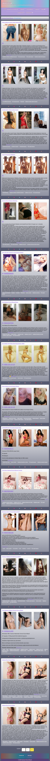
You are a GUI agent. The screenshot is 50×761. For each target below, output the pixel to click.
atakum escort (22, 244)
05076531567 (8, 491)
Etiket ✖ (43, 9)
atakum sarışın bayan (42, 462)
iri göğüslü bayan (7, 101)
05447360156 (8, 533)
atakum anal (37, 502)
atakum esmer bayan (8, 502)
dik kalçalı (5, 378)
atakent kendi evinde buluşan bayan (14, 503)
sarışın (13, 292)
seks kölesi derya (7, 697)
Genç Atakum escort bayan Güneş (10, 386)
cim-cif (29, 548)
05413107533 (8, 323)
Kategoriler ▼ (21, 12)
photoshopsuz (23, 146)
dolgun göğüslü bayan (35, 696)
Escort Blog (29, 9)
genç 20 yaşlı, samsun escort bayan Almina (12, 252)
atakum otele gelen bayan (31, 101)
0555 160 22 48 (9, 407)
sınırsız (18, 292)
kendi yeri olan (6, 334)
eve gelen (15, 548)
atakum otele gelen (7, 335)
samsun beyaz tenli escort (33, 244)
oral (20, 548)
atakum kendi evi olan (38, 334)
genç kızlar (28, 292)
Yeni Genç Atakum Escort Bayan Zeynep (12, 470)
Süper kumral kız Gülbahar (8, 154)
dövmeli (23, 292)
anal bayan (30, 650)
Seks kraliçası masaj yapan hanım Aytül (11, 22)
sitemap (30, 755)
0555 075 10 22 (9, 364)
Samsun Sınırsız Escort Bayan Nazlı (11, 511)
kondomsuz (6, 192)
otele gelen (13, 334)
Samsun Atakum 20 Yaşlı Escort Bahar (11, 556)
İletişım (22, 9)
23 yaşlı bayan (21, 56)
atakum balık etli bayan (40, 56)
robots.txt (21, 755)
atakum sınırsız (36, 292)
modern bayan (15, 146)
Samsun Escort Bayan (12, 9)
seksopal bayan (6, 146)
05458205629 (8, 273)
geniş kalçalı (36, 418)
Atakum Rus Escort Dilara (8, 659)
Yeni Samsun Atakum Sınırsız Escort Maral (12, 610)
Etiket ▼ (37, 9)
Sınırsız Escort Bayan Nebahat (9, 200)
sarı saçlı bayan (6, 292)
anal (4, 548)
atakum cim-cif (28, 192)
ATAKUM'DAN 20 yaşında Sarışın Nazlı (11, 427)
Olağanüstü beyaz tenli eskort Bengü (11, 65)
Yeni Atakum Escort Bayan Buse (10, 302)
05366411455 (8, 631)
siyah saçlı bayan (31, 600)
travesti (22, 101)
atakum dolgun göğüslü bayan (10, 56)
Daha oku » (9, 55)
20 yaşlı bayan (30, 56)
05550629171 (8, 448)
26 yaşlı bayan (14, 244)
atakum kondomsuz (14, 650)
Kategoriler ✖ (29, 12)
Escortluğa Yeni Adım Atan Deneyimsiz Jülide (13, 343)
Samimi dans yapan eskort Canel (10, 109)
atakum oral (21, 334)
